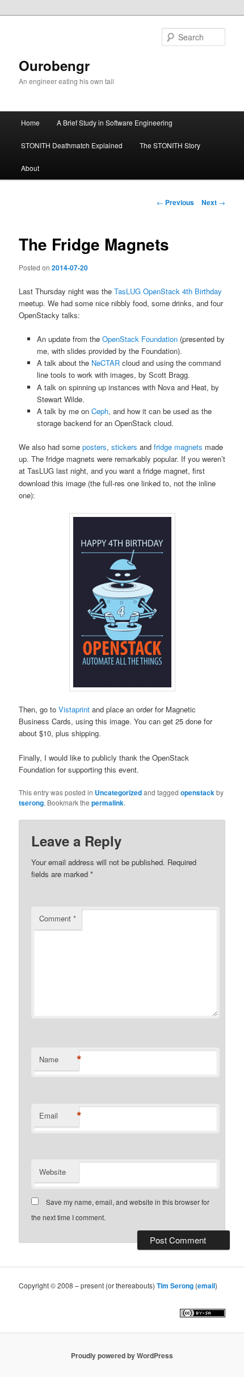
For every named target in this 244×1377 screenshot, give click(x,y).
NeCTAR (105, 362)
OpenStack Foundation (140, 338)
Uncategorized (118, 792)
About (30, 168)
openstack (197, 792)
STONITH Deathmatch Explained (72, 145)
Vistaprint (74, 709)
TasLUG (127, 291)
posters (94, 446)
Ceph (99, 411)
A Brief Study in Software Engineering (115, 122)
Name (59, 1059)
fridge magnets (178, 446)
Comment (57, 918)
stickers (124, 446)
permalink (107, 803)
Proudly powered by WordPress (122, 1355)
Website (52, 1171)
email (206, 1285)
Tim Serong (175, 1285)
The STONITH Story (170, 145)
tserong (31, 803)
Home (30, 122)
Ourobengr (54, 65)
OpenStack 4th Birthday (182, 291)
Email (59, 1116)
